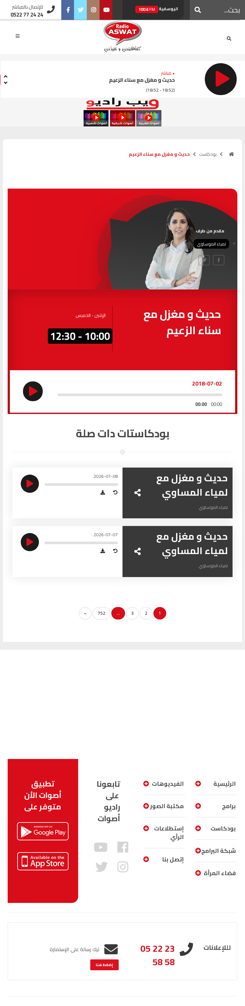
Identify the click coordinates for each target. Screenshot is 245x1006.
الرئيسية (224, 783)
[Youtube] (106, 10)
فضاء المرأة (220, 873)
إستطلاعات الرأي (169, 832)
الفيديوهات (168, 783)
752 (101, 613)
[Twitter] (80, 10)
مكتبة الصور (167, 806)
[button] (198, 10)
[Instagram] (93, 10)
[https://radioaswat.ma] (231, 154)
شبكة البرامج (218, 850)
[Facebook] (67, 10)
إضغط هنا (104, 964)
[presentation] (5, 75)
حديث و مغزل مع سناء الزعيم (142, 79)
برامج (229, 806)
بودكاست (208, 154)
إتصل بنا (173, 859)
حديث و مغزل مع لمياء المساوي (192, 485)
